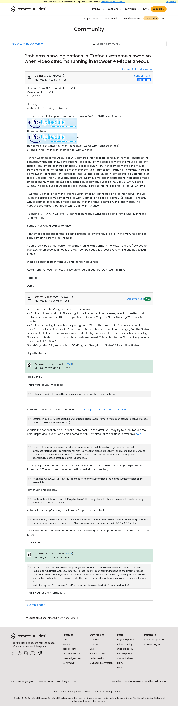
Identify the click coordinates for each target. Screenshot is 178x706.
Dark (75, 681)
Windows (95, 639)
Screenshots (69, 648)
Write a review (83, 691)
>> (163, 18)
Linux (92, 648)
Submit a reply (36, 604)
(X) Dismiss (171, 1)
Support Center (91, 18)
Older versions (98, 658)
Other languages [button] (23, 681)
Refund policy (124, 653)
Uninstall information (101, 662)
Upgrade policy (125, 639)
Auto (58, 681)
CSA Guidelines (125, 658)
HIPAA (120, 662)
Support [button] (157, 9)
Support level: (142, 75)
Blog (56, 691)
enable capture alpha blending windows (103, 409)
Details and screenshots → (113, 1)
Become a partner (154, 639)
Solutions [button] (113, 9)
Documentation (111, 18)
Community (151, 18)
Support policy (125, 648)
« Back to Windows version (27, 43)
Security (67, 644)
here (138, 434)
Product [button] (97, 9)
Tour (65, 639)
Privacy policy (124, 644)
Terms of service (101, 691)
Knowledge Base (132, 18)
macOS (94, 644)
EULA (119, 667)
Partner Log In (152, 644)
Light (66, 681)
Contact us (118, 691)
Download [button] (130, 9)
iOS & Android (97, 653)
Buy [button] (144, 9)
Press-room (67, 691)
